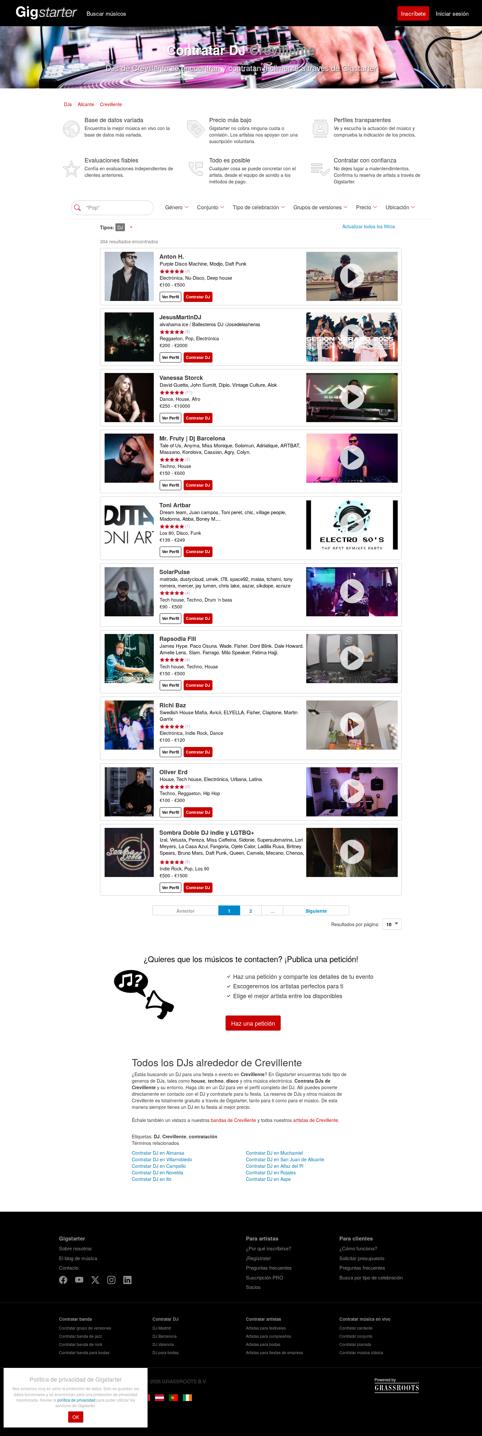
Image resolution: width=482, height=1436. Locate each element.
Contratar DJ (165, 1319)
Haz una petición (253, 1023)
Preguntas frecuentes (269, 1267)
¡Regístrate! (258, 1258)
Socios (253, 1286)
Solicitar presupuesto (361, 1258)
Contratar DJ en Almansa (158, 1152)
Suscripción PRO (264, 1277)
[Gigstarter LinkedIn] (127, 1280)
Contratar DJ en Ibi (151, 1179)
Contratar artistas (263, 1319)
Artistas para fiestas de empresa (274, 1352)
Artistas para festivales (266, 1328)
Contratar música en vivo (365, 1319)
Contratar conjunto (355, 1336)
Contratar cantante (355, 1328)
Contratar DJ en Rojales (271, 1172)
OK (75, 1417)
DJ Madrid (161, 1328)
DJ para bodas (165, 1352)
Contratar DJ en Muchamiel (274, 1152)
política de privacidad (76, 1400)
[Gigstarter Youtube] (80, 1280)
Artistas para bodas (263, 1344)
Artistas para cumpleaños (268, 1336)
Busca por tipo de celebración (371, 1277)
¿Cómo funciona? (358, 1248)
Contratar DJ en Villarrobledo (162, 1159)
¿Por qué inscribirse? (268, 1248)
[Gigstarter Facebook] (64, 1280)
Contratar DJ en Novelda (157, 1172)
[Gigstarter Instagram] (112, 1280)
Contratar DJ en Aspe (268, 1179)
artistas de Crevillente (315, 1120)
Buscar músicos (106, 13)
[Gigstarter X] (96, 1280)
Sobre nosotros (75, 1248)
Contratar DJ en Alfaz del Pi (274, 1166)
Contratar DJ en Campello (159, 1166)
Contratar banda (75, 1319)
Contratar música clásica (361, 1352)
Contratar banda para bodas (84, 1352)
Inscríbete (413, 13)
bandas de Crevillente (233, 1120)
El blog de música (78, 1258)
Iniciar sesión (452, 13)
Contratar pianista (355, 1344)
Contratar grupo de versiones (85, 1328)
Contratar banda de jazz (80, 1336)
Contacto (68, 1267)
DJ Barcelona (164, 1336)
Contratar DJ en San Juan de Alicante (285, 1159)
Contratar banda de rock (80, 1344)
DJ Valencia (163, 1344)
